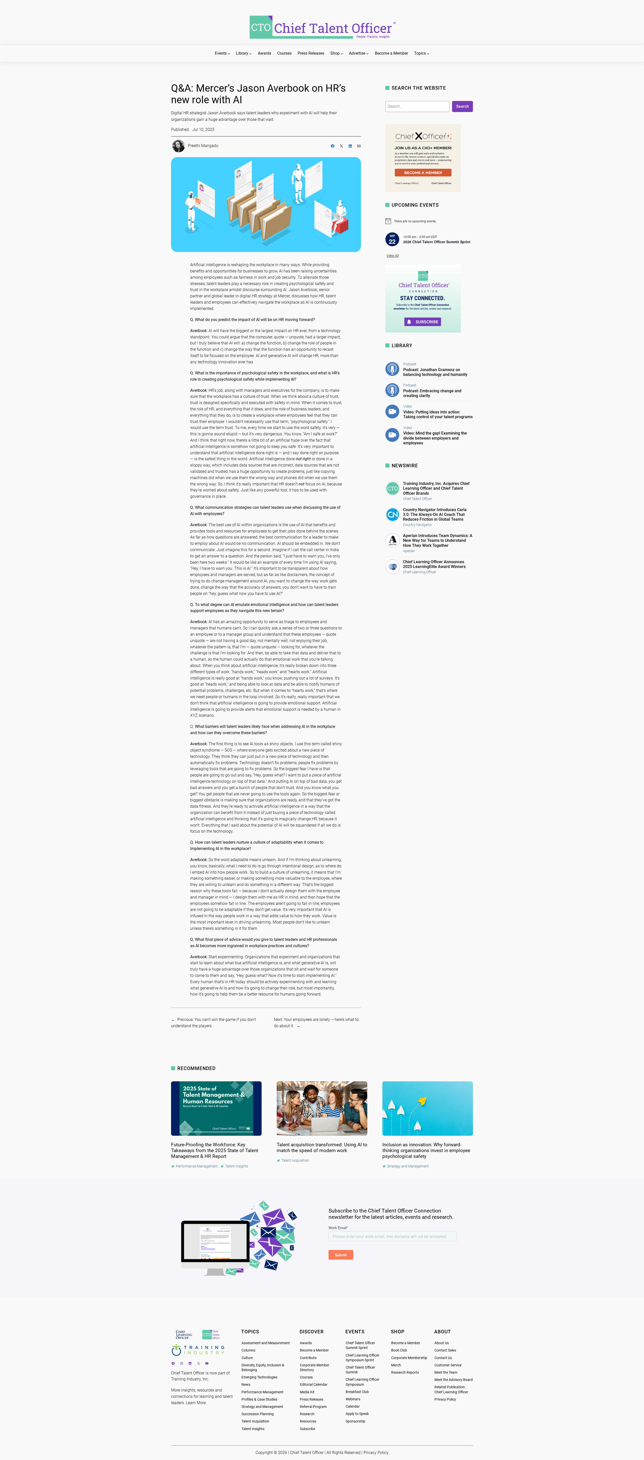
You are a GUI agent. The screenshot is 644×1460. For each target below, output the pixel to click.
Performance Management (263, 1392)
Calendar (353, 1406)
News (246, 1384)
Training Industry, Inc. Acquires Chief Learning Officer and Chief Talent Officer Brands (436, 488)
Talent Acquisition (255, 1421)
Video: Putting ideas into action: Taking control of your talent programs (438, 414)
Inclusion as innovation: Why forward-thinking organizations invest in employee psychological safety (426, 1150)
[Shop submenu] (342, 53)
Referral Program (313, 1407)
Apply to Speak (357, 1414)
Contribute (308, 1358)
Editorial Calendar (314, 1384)
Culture (247, 1358)
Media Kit (307, 1392)
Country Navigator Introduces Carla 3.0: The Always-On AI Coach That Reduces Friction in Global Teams (435, 514)
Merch (396, 1365)
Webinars (353, 1399)
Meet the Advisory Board (453, 1380)
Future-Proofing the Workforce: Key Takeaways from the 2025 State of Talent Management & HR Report (214, 1150)
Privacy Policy (445, 1399)
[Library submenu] (250, 53)
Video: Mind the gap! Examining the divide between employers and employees (435, 438)
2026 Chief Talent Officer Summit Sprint (436, 242)
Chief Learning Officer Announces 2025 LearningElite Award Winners (434, 564)
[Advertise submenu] (367, 53)
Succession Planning (258, 1414)
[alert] (429, 221)
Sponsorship (355, 1421)
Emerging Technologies (259, 1377)
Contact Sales (445, 1350)
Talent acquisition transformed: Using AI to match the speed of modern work (322, 1147)
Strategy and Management (262, 1407)
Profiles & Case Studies (259, 1399)
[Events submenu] (229, 53)
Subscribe (307, 1429)
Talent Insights (253, 1429)
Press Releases (311, 1399)
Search (462, 106)
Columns (248, 1350)
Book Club (399, 1350)
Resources (308, 1421)
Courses (306, 1377)
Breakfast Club (357, 1392)
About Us (441, 1343)
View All (393, 256)
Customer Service (448, 1365)
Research (307, 1414)
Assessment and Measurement (266, 1343)
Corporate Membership (409, 1358)
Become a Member (314, 1350)
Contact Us (443, 1358)
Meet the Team (445, 1372)
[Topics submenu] (428, 53)
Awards (306, 1343)
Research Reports (405, 1372)
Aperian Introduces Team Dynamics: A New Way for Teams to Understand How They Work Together (437, 540)
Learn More (196, 1402)
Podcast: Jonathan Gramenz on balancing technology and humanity (435, 372)
